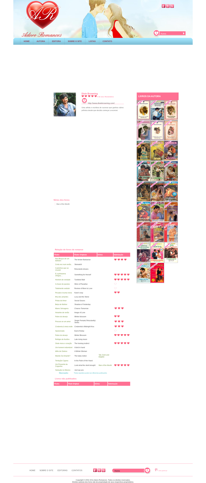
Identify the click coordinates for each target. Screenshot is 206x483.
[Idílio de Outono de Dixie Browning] (143, 192)
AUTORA (41, 41)
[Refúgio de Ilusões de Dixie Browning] (171, 192)
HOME (27, 41)
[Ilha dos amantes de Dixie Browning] (171, 232)
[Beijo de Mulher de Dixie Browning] (143, 151)
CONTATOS (77, 470)
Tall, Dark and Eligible (104, 356)
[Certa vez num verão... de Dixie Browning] (157, 151)
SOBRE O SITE (75, 41)
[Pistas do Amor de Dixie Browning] (157, 273)
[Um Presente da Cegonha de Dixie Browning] (157, 253)
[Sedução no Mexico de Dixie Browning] (171, 212)
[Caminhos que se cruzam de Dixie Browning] (157, 171)
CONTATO (107, 41)
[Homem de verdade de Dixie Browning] (143, 110)
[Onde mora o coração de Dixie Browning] (157, 212)
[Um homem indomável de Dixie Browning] (157, 192)
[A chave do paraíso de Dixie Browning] (157, 131)
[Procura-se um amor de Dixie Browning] (143, 253)
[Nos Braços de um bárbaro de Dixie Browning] (171, 151)
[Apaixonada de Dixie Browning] (143, 131)
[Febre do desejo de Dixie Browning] (157, 110)
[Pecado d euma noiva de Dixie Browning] (143, 232)
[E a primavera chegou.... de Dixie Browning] (143, 171)
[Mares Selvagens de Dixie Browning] (171, 131)
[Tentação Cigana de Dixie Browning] (171, 171)
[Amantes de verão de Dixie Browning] (143, 212)
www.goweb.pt (162, 470)
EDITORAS (62, 470)
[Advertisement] (103, 68)
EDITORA (56, 41)
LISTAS (92, 41)
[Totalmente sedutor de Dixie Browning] (171, 253)
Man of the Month (63, 204)
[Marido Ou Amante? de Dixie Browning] (157, 232)
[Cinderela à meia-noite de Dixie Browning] (143, 273)
